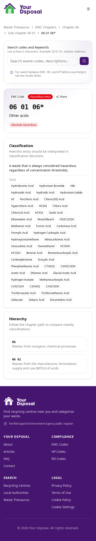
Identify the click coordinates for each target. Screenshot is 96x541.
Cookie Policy (61, 500)
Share (63, 97)
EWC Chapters (45, 27)
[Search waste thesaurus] (84, 61)
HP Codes (59, 451)
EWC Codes (60, 444)
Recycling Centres (17, 485)
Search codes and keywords (28, 47)
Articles (9, 451)
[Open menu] (88, 9)
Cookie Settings (63, 507)
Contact (9, 466)
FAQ (7, 459)
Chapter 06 (70, 27)
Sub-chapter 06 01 (21, 33)
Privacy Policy (61, 485)
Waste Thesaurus (16, 27)
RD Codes (59, 459)
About (8, 444)
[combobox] (42, 61)
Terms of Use (61, 492)
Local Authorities (16, 492)
